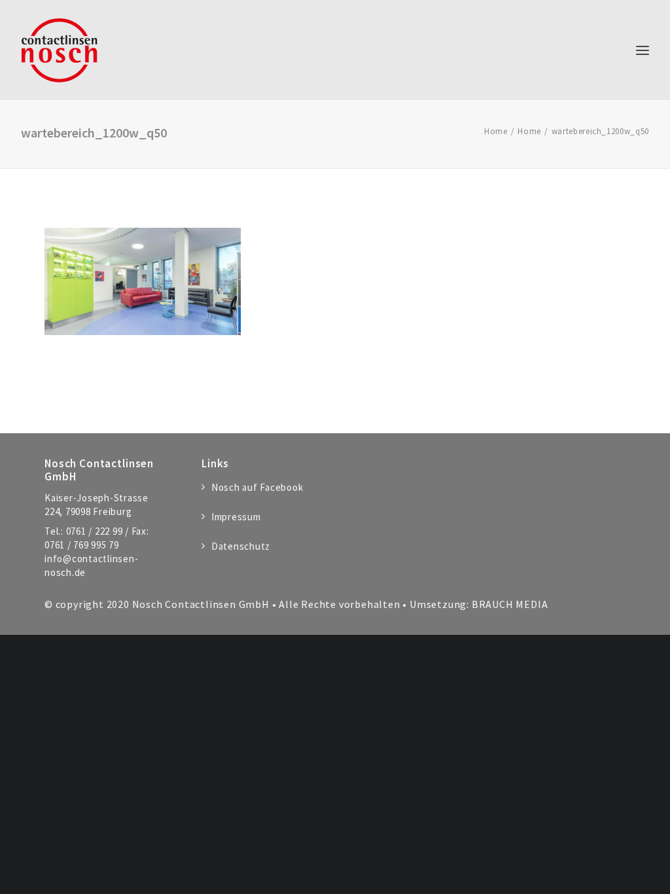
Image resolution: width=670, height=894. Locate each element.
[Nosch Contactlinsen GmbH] (59, 50)
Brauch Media (510, 604)
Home (496, 131)
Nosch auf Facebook (257, 487)
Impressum (236, 516)
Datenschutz (240, 546)
